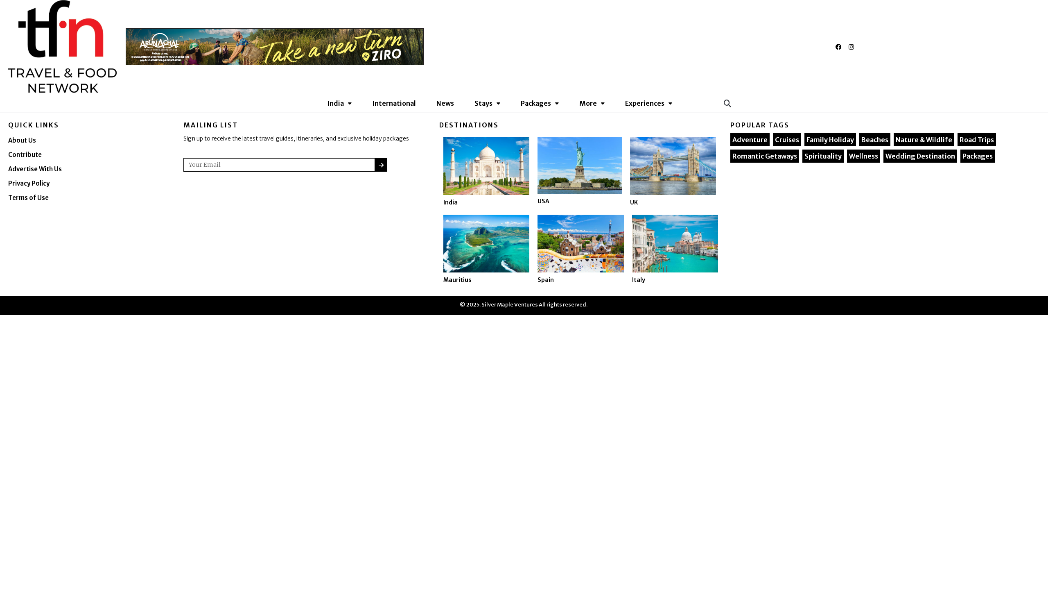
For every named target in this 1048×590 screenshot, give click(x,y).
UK (634, 202)
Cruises (787, 140)
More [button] (588, 103)
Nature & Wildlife (924, 140)
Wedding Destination (920, 156)
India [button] (335, 103)
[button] (727, 103)
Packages (977, 156)
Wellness (863, 156)
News (445, 103)
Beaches (874, 140)
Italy (638, 280)
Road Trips (977, 140)
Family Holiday (830, 140)
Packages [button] (536, 103)
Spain (546, 280)
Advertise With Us (35, 169)
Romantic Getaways (764, 156)
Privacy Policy (29, 183)
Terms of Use (28, 198)
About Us (22, 140)
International (394, 103)
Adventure (750, 140)
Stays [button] (483, 103)
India (450, 202)
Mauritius (457, 280)
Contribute (25, 155)
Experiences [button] (644, 103)
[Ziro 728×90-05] (275, 46)
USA (543, 201)
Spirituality (823, 156)
